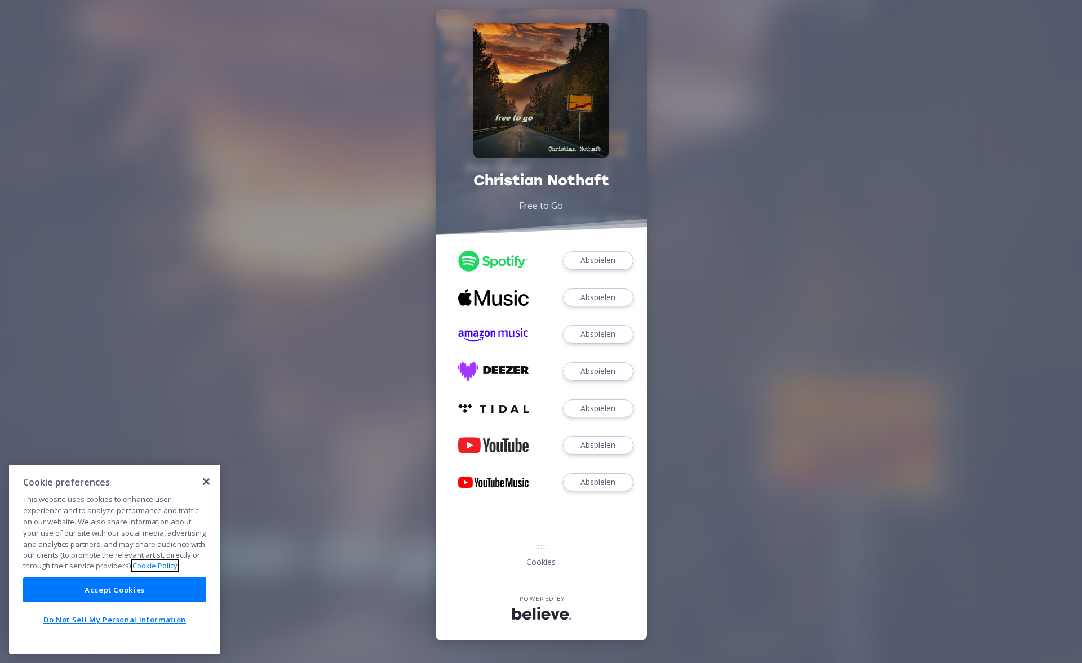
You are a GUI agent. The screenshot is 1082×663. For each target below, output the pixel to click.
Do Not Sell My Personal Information (114, 620)
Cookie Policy (155, 565)
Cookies (541, 562)
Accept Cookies (115, 590)
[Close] (206, 481)
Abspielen (597, 260)
